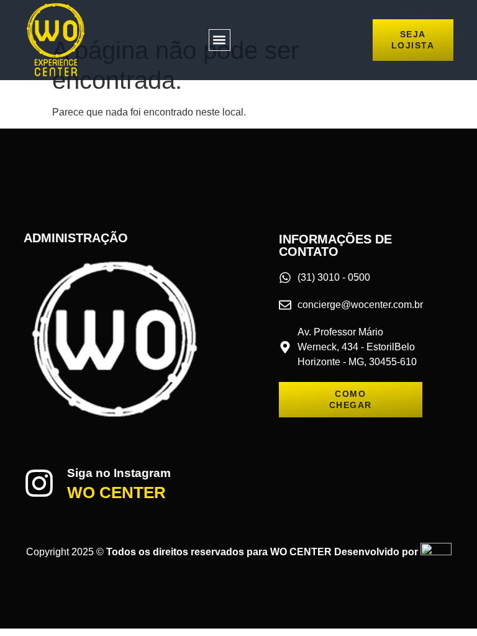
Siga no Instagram (119, 472)
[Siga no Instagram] (39, 483)
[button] (219, 40)
